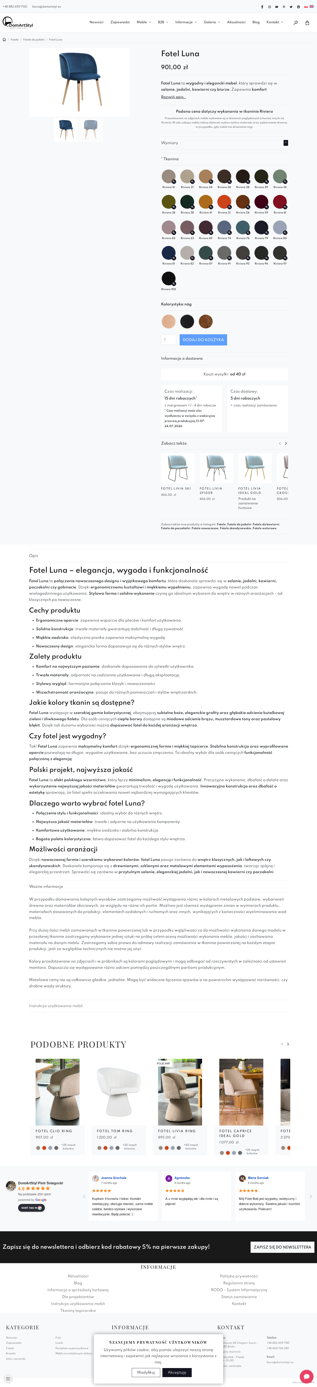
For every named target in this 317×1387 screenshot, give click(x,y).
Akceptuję (177, 1373)
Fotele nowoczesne (205, 528)
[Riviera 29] (266, 181)
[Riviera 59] (266, 207)
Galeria (210, 22)
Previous (280, 443)
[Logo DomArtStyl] (18, 23)
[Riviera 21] (192, 181)
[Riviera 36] (174, 207)
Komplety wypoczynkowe (71, 1348)
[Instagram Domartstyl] (270, 6)
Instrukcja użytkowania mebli (56, 1006)
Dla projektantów (78, 1297)
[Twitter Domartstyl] (291, 6)
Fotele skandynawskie (235, 528)
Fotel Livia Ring (177, 1131)
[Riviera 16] (174, 181)
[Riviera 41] (211, 207)
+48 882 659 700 (15, 6)
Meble (142, 22)
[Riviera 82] (192, 258)
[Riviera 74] (229, 232)
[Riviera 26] (229, 181)
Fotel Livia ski (176, 488)
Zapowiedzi (120, 22)
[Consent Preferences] (8, 1379)
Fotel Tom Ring (115, 1131)
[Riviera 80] (285, 232)
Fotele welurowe (264, 528)
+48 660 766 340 (278, 1348)
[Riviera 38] (192, 207)
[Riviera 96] (266, 258)
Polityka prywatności (239, 1276)
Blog (256, 22)
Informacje (184, 22)
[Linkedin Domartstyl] (298, 6)
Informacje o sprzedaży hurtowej (78, 1290)
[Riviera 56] (248, 207)
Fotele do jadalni (239, 524)
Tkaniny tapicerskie (78, 1311)
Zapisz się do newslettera (282, 1247)
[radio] (168, 321)
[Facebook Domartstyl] (262, 6)
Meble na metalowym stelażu (73, 1353)
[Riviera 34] (285, 181)
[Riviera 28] (248, 181)
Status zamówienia (239, 1297)
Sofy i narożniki (15, 1359)
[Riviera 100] (174, 283)
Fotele (221, 524)
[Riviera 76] (248, 232)
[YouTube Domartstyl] (277, 6)
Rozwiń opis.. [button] (173, 97)
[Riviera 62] (174, 232)
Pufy (58, 1338)
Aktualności (236, 22)
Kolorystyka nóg (176, 304)
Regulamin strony (239, 1283)
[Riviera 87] (211, 258)
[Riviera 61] (285, 207)
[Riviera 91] (229, 258)
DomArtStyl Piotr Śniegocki (40, 1182)
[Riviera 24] (211, 181)
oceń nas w (29, 1207)
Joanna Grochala (113, 1178)
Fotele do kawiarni (266, 524)
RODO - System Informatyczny (239, 1290)
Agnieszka (182, 1178)
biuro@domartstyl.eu (46, 6)
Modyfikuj (146, 1373)
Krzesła (11, 1353)
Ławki (59, 1343)
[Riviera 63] (192, 232)
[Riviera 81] (174, 258)
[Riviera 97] (285, 258)
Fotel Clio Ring (54, 1131)
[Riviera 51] (229, 207)
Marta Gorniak (258, 1178)
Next (286, 443)
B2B (161, 22)
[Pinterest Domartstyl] (284, 6)
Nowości (96, 22)
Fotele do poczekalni (175, 528)
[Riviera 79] (266, 232)
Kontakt (273, 22)
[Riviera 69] (211, 232)
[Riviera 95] (248, 258)
